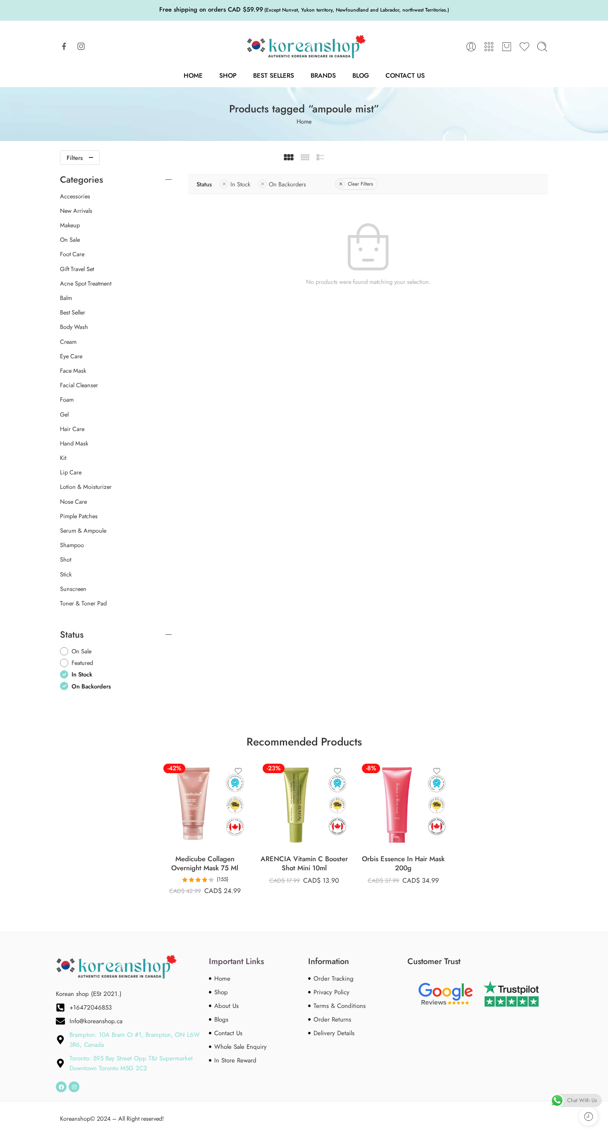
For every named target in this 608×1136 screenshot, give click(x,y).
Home (193, 75)
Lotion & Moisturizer (86, 487)
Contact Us (405, 75)
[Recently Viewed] (588, 1116)
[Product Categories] (489, 46)
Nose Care (73, 502)
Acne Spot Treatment (85, 283)
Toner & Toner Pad (83, 603)
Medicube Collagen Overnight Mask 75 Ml (204, 863)
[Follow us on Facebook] (64, 46)
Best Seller (72, 312)
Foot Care (72, 254)
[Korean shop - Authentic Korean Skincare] (304, 46)
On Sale (70, 240)
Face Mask (73, 371)
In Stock (240, 184)
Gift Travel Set (77, 269)
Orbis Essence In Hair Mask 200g (403, 863)
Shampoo (72, 545)
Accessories (75, 196)
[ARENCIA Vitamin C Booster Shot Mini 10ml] (304, 805)
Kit (63, 458)
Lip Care (70, 472)
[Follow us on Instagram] (81, 46)
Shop (228, 75)
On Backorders (287, 184)
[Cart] (506, 46)
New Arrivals (76, 211)
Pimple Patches (79, 516)
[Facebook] (61, 1086)
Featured (82, 662)
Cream (68, 342)
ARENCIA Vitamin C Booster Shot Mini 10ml (304, 863)
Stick (66, 574)
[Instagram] (74, 1086)
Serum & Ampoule (83, 530)
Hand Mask (74, 443)
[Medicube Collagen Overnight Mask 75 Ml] (204, 805)
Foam (67, 399)
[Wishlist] (238, 771)
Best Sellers (273, 75)
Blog (360, 75)
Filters (75, 157)
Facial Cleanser (79, 385)
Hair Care (72, 429)
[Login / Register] (471, 46)
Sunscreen (73, 589)
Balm (66, 298)
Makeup (70, 225)
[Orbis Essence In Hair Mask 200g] (403, 805)
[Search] (542, 46)
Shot (65, 559)
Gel (64, 414)
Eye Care (71, 356)
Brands (323, 75)
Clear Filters (360, 184)
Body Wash (74, 327)
